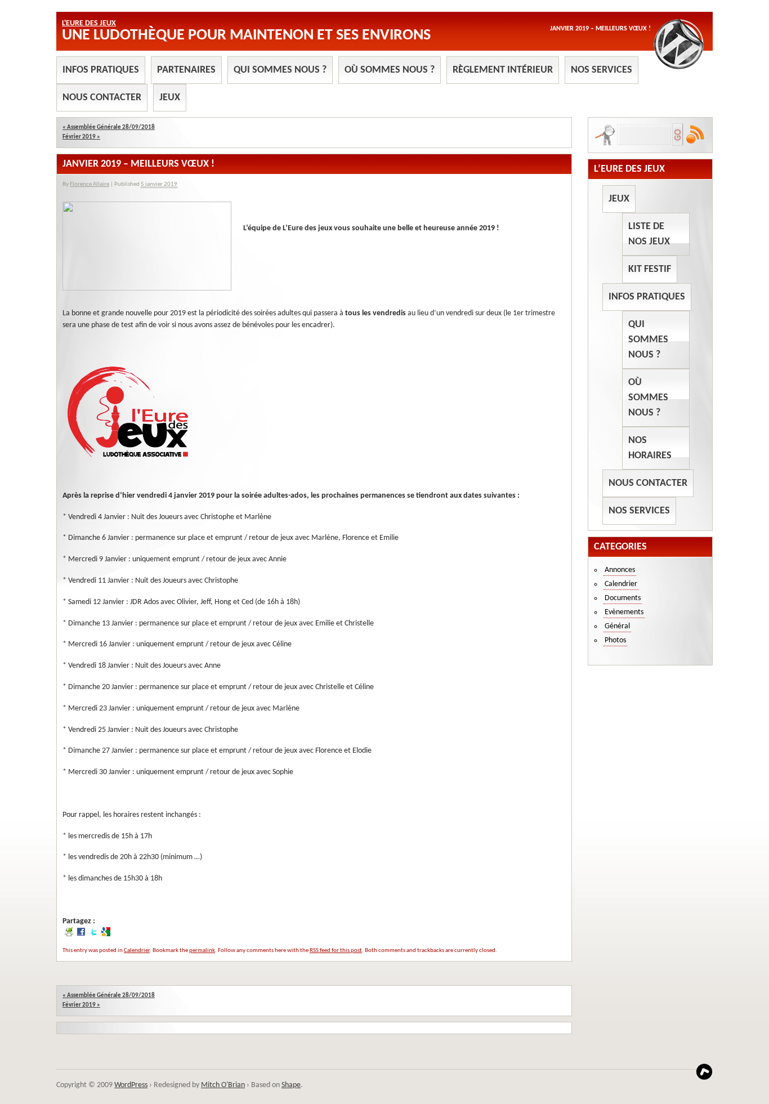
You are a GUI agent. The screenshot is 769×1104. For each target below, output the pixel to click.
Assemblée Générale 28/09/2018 (108, 127)
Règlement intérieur (503, 70)
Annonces (620, 570)
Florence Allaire (89, 184)
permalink (202, 950)
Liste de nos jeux (649, 234)
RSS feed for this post (336, 950)
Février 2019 (81, 137)
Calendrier (137, 950)
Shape (291, 1085)
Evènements (624, 612)
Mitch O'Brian (223, 1085)
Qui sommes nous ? (280, 70)
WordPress (130, 1085)
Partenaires (186, 70)
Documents (623, 598)
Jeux (169, 97)
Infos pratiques (100, 70)
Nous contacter (101, 97)
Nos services (601, 70)
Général (617, 626)
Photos (615, 640)
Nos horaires (650, 448)
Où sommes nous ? (390, 70)
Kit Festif (649, 269)
